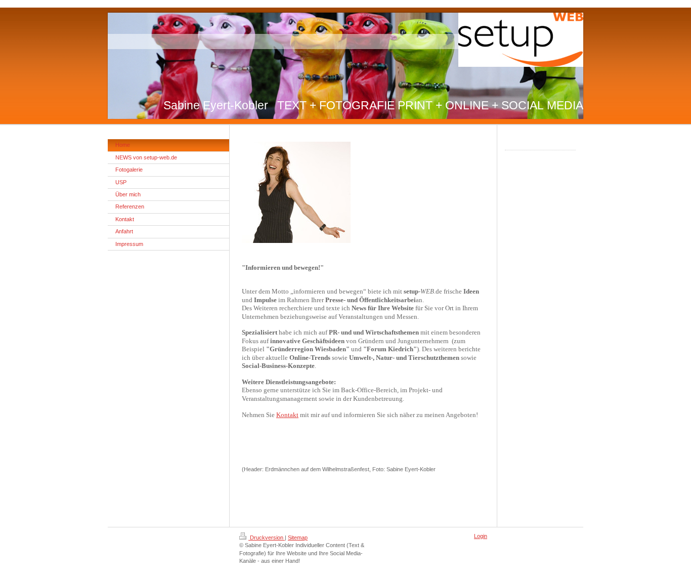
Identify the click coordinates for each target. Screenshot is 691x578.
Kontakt (287, 415)
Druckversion (266, 537)
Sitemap (298, 537)
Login (480, 536)
